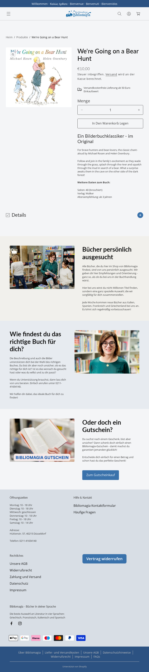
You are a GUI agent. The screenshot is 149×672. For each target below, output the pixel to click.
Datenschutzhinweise (117, 652)
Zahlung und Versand (25, 577)
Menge (83, 100)
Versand (111, 74)
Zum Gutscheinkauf (100, 475)
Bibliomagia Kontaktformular (95, 505)
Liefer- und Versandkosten (62, 652)
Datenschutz (19, 583)
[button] (8, 14)
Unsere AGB (18, 564)
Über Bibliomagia (29, 652)
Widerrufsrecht (21, 570)
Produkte (22, 37)
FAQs (97, 656)
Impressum (18, 590)
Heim (9, 37)
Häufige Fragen (85, 512)
